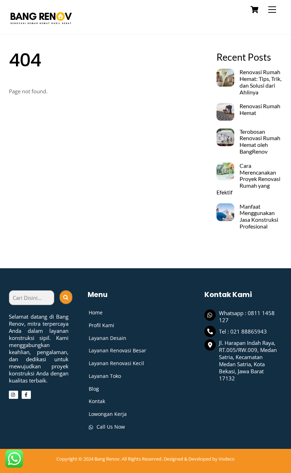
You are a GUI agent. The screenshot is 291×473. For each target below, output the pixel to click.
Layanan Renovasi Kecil (116, 363)
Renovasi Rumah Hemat (260, 109)
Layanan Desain (107, 338)
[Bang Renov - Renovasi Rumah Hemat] (41, 25)
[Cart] (254, 9)
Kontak (97, 401)
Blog (94, 388)
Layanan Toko (105, 376)
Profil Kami (101, 325)
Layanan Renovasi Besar (117, 350)
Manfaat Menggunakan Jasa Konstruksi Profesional (259, 216)
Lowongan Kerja (108, 414)
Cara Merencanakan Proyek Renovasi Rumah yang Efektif (248, 179)
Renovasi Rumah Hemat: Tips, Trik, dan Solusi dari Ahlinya (260, 82)
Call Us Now (110, 426)
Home (96, 312)
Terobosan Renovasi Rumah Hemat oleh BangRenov (260, 141)
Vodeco (227, 459)
